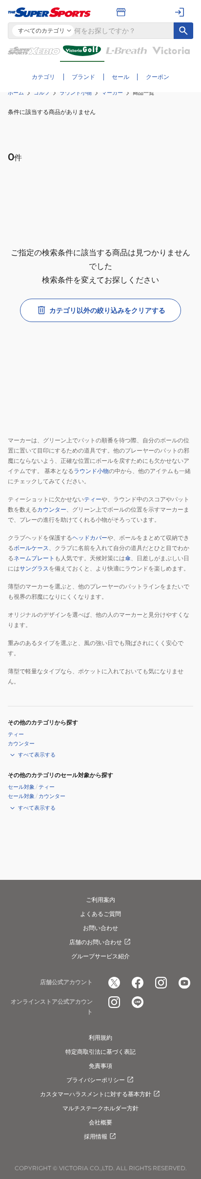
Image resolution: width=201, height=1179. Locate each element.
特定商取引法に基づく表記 (100, 1051)
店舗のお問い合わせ (95, 942)
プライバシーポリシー (95, 1080)
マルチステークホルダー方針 (100, 1108)
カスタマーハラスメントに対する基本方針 (95, 1094)
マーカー (112, 92)
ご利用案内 (100, 899)
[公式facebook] (137, 983)
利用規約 (100, 1037)
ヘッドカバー (89, 537)
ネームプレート (34, 558)
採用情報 (95, 1136)
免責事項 (100, 1065)
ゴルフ (42, 92)
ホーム (16, 92)
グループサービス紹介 (100, 956)
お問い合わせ (100, 928)
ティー (92, 499)
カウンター (51, 509)
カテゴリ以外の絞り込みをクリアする (107, 310)
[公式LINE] (137, 1002)
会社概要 (100, 1122)
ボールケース (31, 547)
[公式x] (114, 983)
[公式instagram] (161, 983)
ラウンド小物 (76, 92)
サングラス (34, 568)
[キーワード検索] (183, 30)
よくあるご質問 (100, 913)
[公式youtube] (184, 983)
